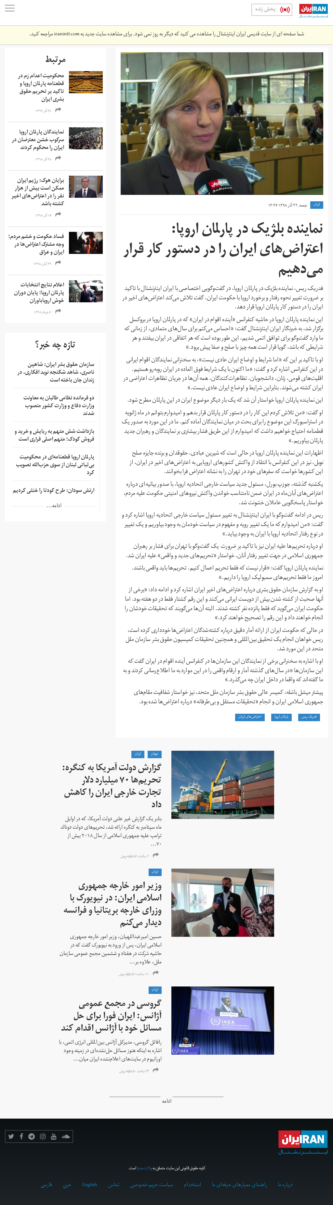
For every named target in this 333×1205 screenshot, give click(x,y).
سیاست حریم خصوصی (151, 1185)
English (89, 1185)
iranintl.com (66, 35)
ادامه (166, 1102)
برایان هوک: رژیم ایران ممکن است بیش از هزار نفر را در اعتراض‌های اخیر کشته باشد (37, 192)
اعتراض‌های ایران (249, 717)
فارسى (46, 1185)
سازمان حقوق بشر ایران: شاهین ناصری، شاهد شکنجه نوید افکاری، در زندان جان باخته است (55, 373)
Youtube (53, 1136)
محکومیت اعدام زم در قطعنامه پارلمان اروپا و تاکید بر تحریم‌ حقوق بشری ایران (41, 88)
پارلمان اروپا (281, 717)
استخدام (192, 1185)
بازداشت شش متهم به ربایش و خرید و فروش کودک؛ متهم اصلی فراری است (54, 436)
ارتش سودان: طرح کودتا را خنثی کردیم (53, 491)
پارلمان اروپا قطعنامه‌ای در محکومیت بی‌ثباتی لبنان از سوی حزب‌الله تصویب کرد (55, 465)
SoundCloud (66, 1136)
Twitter (11, 1136)
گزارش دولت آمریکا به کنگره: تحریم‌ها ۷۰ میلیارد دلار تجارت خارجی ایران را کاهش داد (112, 787)
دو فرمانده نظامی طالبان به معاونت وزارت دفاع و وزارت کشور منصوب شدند (58, 406)
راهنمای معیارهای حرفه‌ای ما (239, 1185)
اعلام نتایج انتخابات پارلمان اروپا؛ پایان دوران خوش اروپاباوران (39, 293)
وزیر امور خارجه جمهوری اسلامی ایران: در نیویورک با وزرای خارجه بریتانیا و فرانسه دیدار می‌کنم (112, 905)
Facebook (21, 1136)
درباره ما (285, 1185)
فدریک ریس (309, 717)
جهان (154, 754)
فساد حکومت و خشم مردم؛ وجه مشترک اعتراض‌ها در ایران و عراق (36, 245)
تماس (113, 1185)
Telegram (31, 1136)
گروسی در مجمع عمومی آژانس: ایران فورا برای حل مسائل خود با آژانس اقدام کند (111, 1017)
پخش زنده (265, 10)
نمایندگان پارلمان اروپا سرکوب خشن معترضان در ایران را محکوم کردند (38, 140)
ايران (316, 205)
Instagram (42, 1136)
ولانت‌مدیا (144, 1169)
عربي (67, 1185)
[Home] (310, 13)
